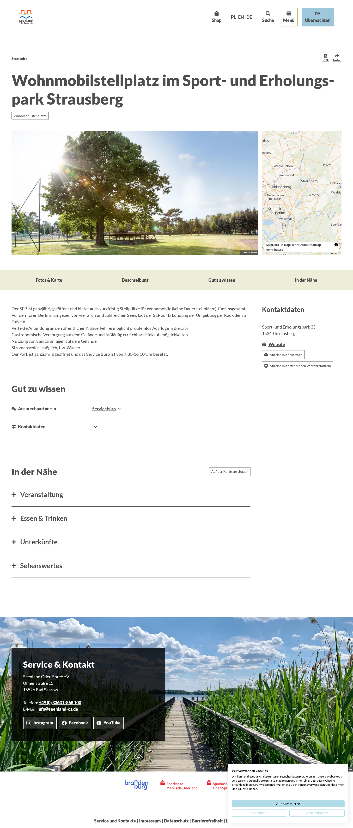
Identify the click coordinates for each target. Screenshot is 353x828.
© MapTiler (288, 245)
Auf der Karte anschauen (229, 471)
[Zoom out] (267, 143)
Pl (233, 17)
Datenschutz (176, 820)
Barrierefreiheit (207, 820)
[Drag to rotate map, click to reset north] (267, 150)
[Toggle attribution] (336, 245)
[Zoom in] (267, 136)
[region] (302, 193)
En (241, 17)
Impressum (150, 820)
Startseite (19, 58)
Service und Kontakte (115, 820)
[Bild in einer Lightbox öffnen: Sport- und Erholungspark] (135, 193)
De (249, 17)
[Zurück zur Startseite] (26, 17)
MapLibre (272, 245)
